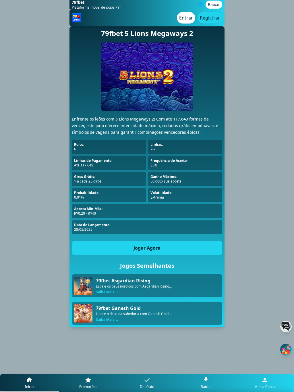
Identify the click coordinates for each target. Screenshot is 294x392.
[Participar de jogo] (286, 349)
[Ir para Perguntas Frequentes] (286, 326)
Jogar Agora (147, 248)
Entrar (186, 18)
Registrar (210, 18)
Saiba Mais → (107, 292)
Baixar (214, 4)
